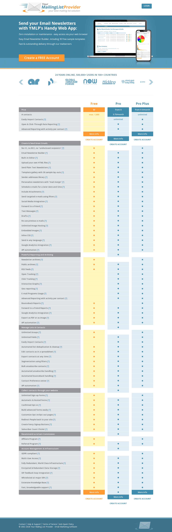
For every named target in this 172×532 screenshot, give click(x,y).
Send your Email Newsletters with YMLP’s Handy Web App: (48, 25)
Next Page (151, 82)
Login (147, 5)
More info (94, 134)
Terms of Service (49, 524)
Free (94, 103)
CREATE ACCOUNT (94, 139)
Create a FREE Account (41, 57)
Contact (22, 524)
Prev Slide (21, 82)
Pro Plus (142, 103)
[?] (45, 119)
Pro (118, 103)
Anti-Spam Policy (66, 524)
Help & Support (34, 524)
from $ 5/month (142, 109)
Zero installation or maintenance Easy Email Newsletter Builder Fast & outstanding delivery (53, 39)
